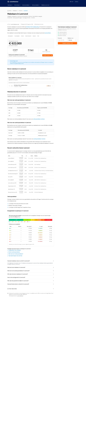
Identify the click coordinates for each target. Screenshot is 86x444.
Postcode (60, 38)
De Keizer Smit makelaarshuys (32, 26)
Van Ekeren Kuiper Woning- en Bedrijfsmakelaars (43, 170)
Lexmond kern (48, 33)
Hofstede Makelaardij (38, 176)
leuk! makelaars (37, 164)
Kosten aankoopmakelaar (14, 252)
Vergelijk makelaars (46, 55)
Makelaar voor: (70, 38)
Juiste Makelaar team (15, 24)
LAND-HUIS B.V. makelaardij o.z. (40, 179)
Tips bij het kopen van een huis (15, 255)
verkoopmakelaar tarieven (39, 119)
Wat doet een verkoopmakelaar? (16, 253)
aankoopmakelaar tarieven (39, 138)
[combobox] (72, 40)
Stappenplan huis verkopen (15, 250)
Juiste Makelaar (20, 295)
